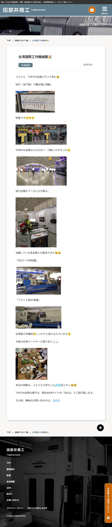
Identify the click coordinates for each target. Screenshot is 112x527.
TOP (9, 40)
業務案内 (11, 469)
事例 (9, 475)
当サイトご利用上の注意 (37, 508)
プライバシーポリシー (15, 508)
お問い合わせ (13, 500)
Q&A (9, 487)
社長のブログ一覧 (21, 40)
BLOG (9, 493)
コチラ (56, 400)
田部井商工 (16, 449)
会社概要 (11, 481)
